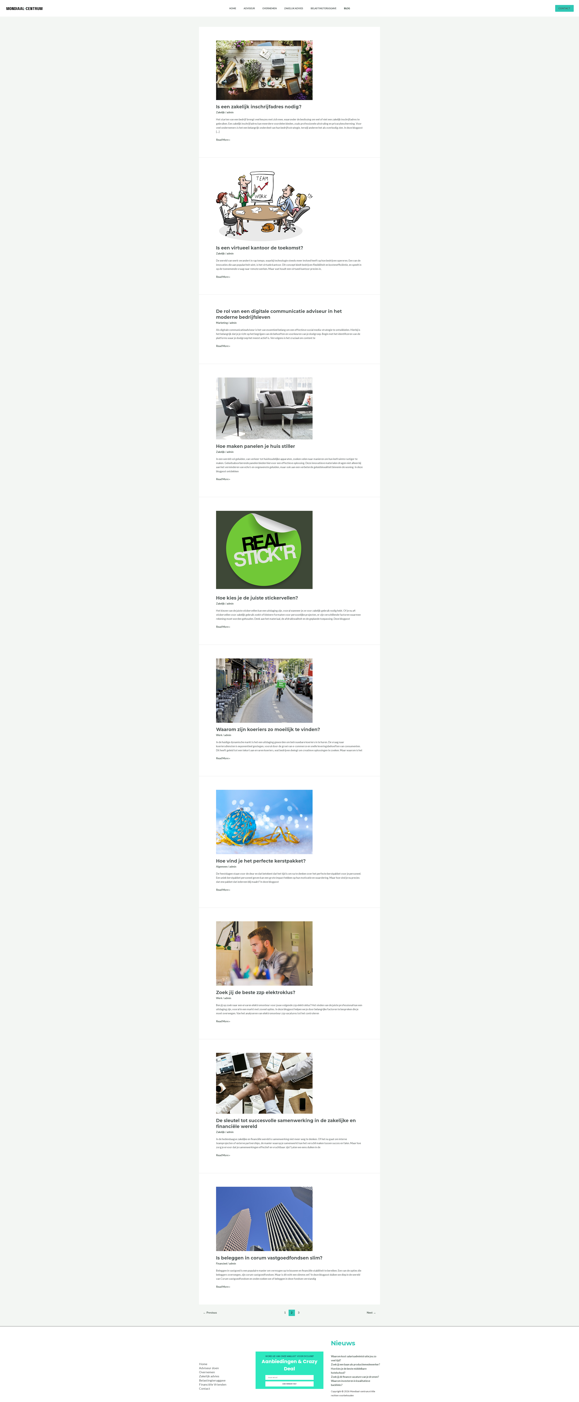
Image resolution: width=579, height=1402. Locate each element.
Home (232, 8)
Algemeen (222, 866)
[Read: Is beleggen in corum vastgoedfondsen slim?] (264, 1218)
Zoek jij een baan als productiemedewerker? (355, 1364)
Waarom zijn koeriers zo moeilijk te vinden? (268, 729)
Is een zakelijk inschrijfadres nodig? (259, 107)
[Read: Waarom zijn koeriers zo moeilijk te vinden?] (264, 690)
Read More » (223, 139)
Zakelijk (220, 112)
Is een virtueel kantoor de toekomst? (259, 248)
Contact (204, 1388)
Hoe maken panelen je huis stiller (255, 446)
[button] (564, 8)
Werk (219, 735)
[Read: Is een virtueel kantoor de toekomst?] (264, 205)
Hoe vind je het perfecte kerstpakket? (261, 861)
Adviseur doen (209, 1368)
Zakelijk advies (293, 8)
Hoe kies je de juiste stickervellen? (257, 598)
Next (371, 1312)
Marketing (222, 322)
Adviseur (249, 8)
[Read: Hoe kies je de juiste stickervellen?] (264, 550)
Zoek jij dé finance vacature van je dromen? (355, 1376)
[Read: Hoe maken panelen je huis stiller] (264, 408)
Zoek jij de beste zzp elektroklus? (255, 992)
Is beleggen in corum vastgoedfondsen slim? (269, 1258)
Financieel (221, 1263)
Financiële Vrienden (212, 1384)
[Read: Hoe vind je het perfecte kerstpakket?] (264, 821)
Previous (210, 1312)
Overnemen (269, 8)
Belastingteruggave (323, 8)
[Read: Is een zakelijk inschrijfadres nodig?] (264, 70)
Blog (347, 8)
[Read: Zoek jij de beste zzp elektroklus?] (264, 953)
